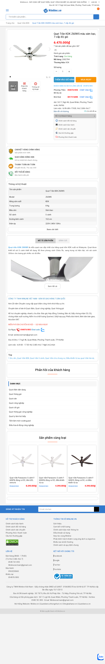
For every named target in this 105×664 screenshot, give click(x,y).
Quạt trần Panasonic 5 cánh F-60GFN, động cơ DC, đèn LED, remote (22, 480)
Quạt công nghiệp (16, 403)
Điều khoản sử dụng (61, 533)
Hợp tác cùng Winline (62, 536)
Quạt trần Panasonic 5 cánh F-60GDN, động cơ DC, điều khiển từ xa (51, 480)
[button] (10, 76)
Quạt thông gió (15, 394)
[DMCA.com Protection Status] (12, 542)
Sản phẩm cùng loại (52, 438)
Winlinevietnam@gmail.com (20, 565)
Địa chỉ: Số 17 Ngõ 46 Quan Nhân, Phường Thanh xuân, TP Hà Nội (74, 5)
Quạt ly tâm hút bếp (17, 416)
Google (57, 560)
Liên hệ (94, 2)
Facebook (58, 556)
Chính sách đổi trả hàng (67, 121)
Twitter (57, 565)
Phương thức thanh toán (67, 137)
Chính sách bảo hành (66, 125)
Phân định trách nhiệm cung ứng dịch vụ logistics (74, 539)
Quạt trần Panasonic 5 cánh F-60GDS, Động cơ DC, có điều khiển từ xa (81, 480)
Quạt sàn (13, 399)
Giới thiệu (57, 524)
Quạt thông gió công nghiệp (21, 412)
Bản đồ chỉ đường (61, 111)
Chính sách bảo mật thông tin (65, 530)
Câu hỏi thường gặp (66, 133)
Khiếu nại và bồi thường (63, 542)
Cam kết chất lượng (61, 527)
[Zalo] (100, 657)
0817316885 (72, 97)
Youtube (57, 569)
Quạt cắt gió (14, 408)
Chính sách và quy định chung (65, 545)
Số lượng (57, 67)
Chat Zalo (85, 90)
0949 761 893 (14, 562)
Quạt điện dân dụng (17, 390)
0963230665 (13, 571)
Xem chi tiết (52, 229)
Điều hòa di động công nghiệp (21, 425)
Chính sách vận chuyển (67, 129)
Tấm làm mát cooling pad (20, 421)
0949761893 (72, 90)
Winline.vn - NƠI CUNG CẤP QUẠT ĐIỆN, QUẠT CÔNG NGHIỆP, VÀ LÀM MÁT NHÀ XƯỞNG (53, 2)
